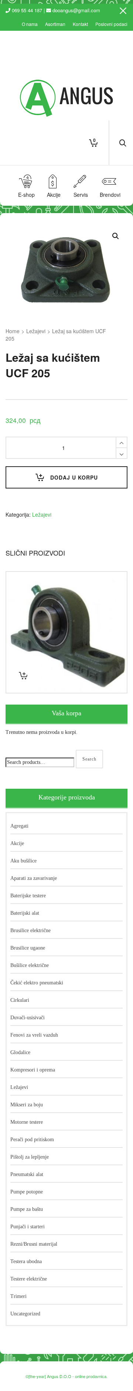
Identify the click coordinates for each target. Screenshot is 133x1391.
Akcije (17, 843)
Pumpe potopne (26, 1192)
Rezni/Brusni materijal (33, 1244)
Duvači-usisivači (27, 1017)
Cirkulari (19, 1000)
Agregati (19, 826)
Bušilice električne (29, 965)
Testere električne (28, 1279)
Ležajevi (35, 331)
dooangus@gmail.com (76, 10)
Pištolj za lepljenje (29, 1157)
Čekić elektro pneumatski (36, 983)
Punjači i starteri (27, 1226)
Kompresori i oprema (32, 1070)
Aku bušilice (23, 861)
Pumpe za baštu (26, 1209)
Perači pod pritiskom (32, 1139)
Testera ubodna (26, 1261)
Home (13, 331)
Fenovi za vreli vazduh (34, 1035)
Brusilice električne (30, 930)
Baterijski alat (24, 913)
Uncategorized (25, 1314)
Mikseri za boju (26, 1104)
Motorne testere (26, 1122)
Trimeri (18, 1296)
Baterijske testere (28, 895)
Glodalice (20, 1052)
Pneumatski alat (26, 1174)
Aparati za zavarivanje (33, 878)
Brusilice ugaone (27, 948)
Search (89, 759)
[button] (115, 236)
